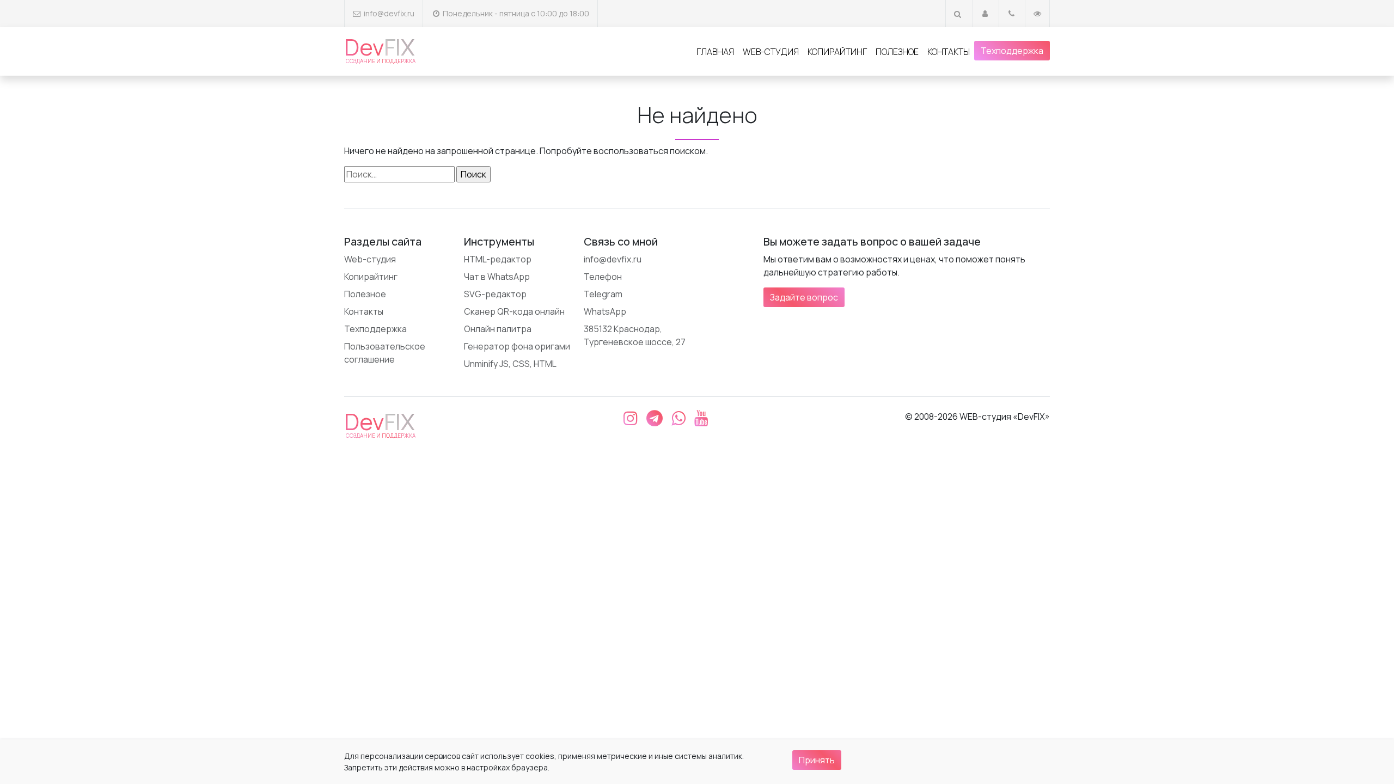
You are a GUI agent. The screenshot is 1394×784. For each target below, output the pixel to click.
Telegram (603, 294)
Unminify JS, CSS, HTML (510, 364)
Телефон (603, 277)
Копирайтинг (837, 52)
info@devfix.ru (389, 13)
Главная (715, 52)
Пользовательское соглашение (384, 352)
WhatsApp (605, 311)
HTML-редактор (497, 259)
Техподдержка (1012, 51)
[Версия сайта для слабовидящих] (1037, 13)
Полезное (897, 52)
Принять (817, 760)
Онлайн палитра (497, 329)
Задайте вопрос (804, 297)
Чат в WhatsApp (497, 277)
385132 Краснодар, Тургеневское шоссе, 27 (635, 335)
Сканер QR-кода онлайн (514, 311)
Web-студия (771, 52)
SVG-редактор (495, 294)
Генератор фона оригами (517, 346)
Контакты (948, 52)
